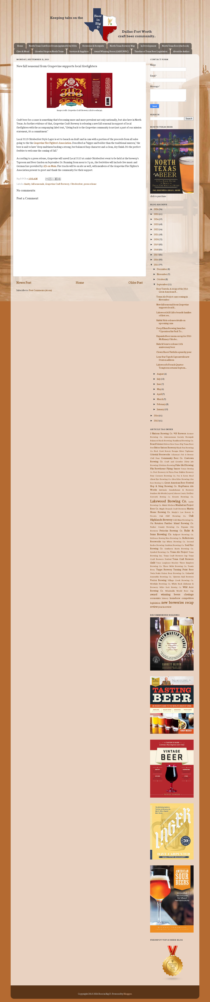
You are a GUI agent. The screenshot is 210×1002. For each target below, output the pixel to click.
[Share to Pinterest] (59, 179)
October (161, 279)
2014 (156, 415)
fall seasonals (37, 183)
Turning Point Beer (183, 569)
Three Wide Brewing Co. (175, 566)
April (159, 394)
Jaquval (170, 493)
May (159, 389)
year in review (164, 606)
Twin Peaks (155, 573)
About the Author (181, 51)
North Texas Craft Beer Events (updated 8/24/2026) (53, 45)
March (160, 399)
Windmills (170, 590)
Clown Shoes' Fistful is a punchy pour (173, 351)
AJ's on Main (49, 166)
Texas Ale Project (179, 551)
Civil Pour (155, 458)
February (161, 404)
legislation (155, 602)
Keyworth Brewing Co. (160, 496)
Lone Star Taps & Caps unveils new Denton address (172, 358)
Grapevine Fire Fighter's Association (52, 142)
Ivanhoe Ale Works (158, 493)
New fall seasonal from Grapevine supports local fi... (172, 306)
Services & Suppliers (79, 51)
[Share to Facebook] (56, 179)
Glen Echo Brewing (180, 479)
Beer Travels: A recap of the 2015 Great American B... (172, 290)
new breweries (172, 602)
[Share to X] (53, 179)
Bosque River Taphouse (183, 451)
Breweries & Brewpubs (93, 45)
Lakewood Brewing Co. (168, 500)
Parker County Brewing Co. (164, 526)
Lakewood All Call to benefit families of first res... (173, 314)
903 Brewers (180, 433)
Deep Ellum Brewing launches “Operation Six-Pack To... (170, 329)
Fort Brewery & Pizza (163, 472)
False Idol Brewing (184, 465)
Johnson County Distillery (184, 493)
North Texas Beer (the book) (175, 45)
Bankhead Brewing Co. (183, 440)
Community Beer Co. (172, 458)
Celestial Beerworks (160, 454)
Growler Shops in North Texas (49, 51)
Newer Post (23, 282)
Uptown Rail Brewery (183, 576)
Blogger (128, 993)
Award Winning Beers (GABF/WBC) (111, 51)
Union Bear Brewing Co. (173, 573)
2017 (156, 254)
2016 (156, 259)
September (162, 284)
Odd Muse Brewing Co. (183, 519)
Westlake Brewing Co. (160, 583)
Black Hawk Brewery (162, 451)
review (154, 606)
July (159, 378)
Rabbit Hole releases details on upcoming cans (170, 322)
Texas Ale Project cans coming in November (172, 298)
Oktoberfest (76, 183)
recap (189, 602)
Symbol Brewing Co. (159, 552)
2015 (156, 264)
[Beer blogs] (168, 980)
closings (189, 594)
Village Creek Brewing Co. (181, 580)
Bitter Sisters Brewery (165, 447)
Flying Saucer (173, 468)
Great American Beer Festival (179, 482)
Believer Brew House (171, 444)
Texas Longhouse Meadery (167, 562)
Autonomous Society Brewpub (179, 436)
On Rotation (156, 523)
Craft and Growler (173, 461)
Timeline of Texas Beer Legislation (150, 51)
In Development (148, 45)
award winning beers (165, 594)
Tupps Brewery (164, 569)
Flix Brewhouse (158, 468)
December (162, 269)
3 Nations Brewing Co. (161, 433)
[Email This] (47, 179)
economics (155, 598)
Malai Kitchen (168, 505)
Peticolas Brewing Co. (171, 530)
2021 (156, 234)
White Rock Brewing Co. (170, 587)
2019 (156, 244)
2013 (156, 420)
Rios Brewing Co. (174, 538)
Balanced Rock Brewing (161, 440)
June (159, 383)
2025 (156, 214)
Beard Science (157, 443)
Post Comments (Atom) (40, 290)
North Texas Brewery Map (122, 45)
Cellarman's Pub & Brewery (182, 454)
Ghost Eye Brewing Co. (160, 479)
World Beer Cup (185, 590)
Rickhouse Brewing (157, 538)
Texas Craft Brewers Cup (176, 555)
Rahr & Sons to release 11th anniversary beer (169, 345)
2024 (156, 219)
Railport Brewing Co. (183, 534)
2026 (156, 209)
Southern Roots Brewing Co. (179, 548)
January (160, 409)
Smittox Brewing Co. (174, 545)
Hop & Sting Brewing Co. (163, 486)
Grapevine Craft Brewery (57, 183)
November (162, 274)
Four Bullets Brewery (184, 472)
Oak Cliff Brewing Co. (172, 515)
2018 (156, 249)
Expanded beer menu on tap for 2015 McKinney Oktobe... (173, 337)
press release (90, 183)
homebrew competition (182, 598)
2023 (156, 224)
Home (20, 45)
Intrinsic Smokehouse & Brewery (176, 489)
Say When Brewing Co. (174, 541)
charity (27, 183)
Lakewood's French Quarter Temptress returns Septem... (171, 366)
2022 (156, 229)
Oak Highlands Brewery (172, 517)
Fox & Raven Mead (185, 475)
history (165, 598)
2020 (156, 239)
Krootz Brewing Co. (183, 496)
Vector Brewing (158, 580)
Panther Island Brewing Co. (179, 523)
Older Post (135, 282)
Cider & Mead (22, 51)
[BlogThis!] (50, 179)
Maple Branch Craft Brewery (172, 508)
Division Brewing (167, 465)
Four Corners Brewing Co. (163, 475)
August (160, 373)
